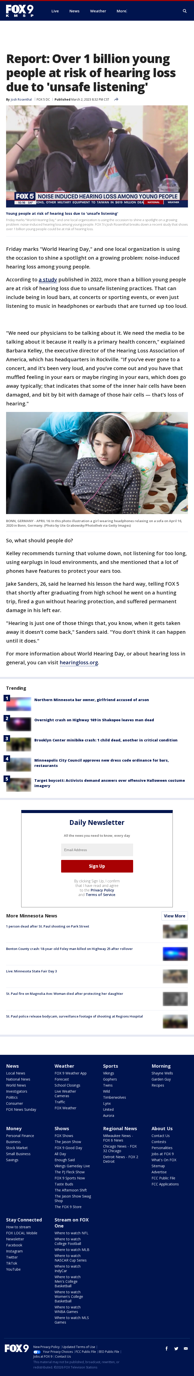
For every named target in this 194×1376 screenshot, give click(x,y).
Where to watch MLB (72, 1249)
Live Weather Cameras (65, 1093)
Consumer (14, 1103)
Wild (106, 1091)
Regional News (120, 1128)
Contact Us (161, 1135)
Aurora (108, 1115)
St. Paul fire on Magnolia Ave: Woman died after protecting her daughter (64, 993)
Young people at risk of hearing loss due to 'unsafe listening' (62, 213)
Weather (64, 1066)
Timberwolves (114, 1097)
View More (174, 916)
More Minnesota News (31, 916)
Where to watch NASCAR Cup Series (71, 1258)
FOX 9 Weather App (71, 1073)
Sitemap (158, 1165)
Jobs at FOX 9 (163, 1153)
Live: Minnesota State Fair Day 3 (31, 971)
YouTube (13, 1269)
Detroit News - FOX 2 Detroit (120, 1159)
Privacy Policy (102, 890)
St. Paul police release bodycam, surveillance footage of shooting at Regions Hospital (74, 1016)
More (121, 10)
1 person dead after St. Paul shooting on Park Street (47, 926)
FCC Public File (163, 1178)
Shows (62, 1128)
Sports (110, 1066)
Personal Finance (20, 1135)
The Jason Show (68, 1141)
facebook (167, 1348)
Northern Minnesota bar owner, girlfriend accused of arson (91, 699)
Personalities (162, 1147)
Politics (12, 1097)
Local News (15, 1073)
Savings (12, 1159)
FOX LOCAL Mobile (21, 1233)
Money (13, 1128)
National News (18, 1079)
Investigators (16, 1091)
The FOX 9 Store (68, 1206)
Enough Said (65, 1159)
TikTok (11, 1263)
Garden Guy (161, 1079)
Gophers (110, 1079)
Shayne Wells (162, 1073)
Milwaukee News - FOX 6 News (118, 1138)
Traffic (60, 1101)
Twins (108, 1085)
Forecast (62, 1079)
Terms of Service (100, 894)
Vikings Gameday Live (72, 1165)
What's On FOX (164, 1159)
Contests (159, 1141)
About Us (162, 1128)
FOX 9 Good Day (68, 1147)
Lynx (107, 1103)
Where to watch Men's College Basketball (68, 1281)
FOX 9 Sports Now (70, 1178)
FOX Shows (64, 1135)
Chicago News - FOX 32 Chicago (120, 1148)
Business (13, 1141)
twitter (176, 1348)
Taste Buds (64, 1184)
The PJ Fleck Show (70, 1172)
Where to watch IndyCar (68, 1268)
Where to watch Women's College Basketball (69, 1296)
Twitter (12, 1257)
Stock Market (17, 1147)
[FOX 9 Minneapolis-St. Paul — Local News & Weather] (22, 11)
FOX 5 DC (43, 99)
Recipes (158, 1085)
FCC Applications (165, 1184)
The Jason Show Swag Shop (73, 1198)
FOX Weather (65, 1107)
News (12, 1066)
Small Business (18, 1153)
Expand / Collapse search (185, 11)
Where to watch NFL (71, 1233)
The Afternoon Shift (71, 1190)
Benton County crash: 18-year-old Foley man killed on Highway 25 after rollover (69, 948)
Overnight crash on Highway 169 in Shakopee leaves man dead (94, 719)
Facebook (14, 1245)
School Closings (67, 1085)
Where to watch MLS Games (72, 1320)
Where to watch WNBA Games (68, 1309)
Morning (161, 1066)
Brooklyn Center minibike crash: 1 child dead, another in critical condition (106, 740)
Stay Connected (24, 1220)
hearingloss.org (79, 662)
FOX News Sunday (21, 1109)
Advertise (159, 1172)
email (186, 1348)
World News (16, 1085)
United (108, 1109)
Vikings (108, 1073)
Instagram (14, 1251)
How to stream (18, 1226)
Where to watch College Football (68, 1241)
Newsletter (15, 1239)
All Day (60, 1153)
